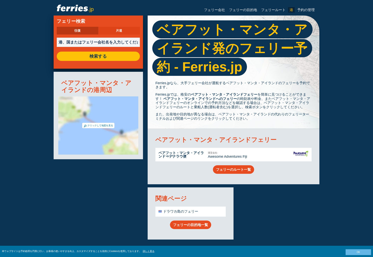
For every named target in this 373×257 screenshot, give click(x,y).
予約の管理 (306, 10)
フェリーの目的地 (243, 10)
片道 (119, 30)
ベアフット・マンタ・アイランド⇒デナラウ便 (181, 154)
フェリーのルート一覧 (233, 169)
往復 (77, 30)
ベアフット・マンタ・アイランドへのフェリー (199, 99)
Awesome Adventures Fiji (227, 156)
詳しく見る (148, 251)
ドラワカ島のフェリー (180, 211)
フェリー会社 (214, 10)
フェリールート (273, 10)
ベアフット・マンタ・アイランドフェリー (224, 94)
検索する (98, 56)
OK (358, 252)
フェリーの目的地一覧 (190, 225)
